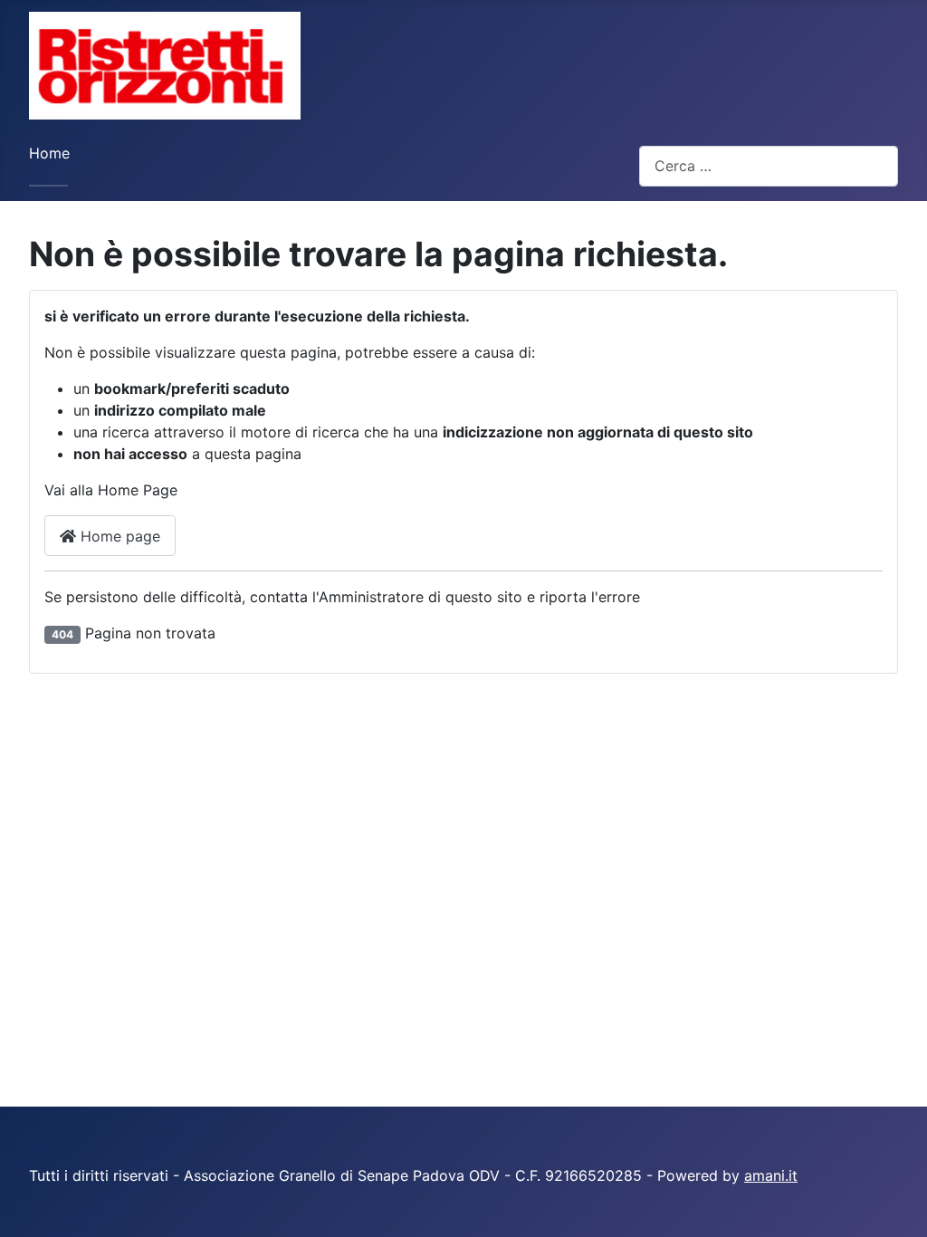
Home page (118, 536)
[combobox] (768, 166)
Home (49, 153)
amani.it (771, 1175)
